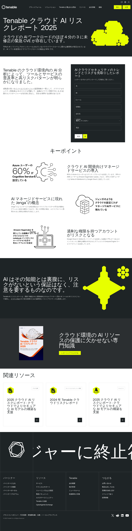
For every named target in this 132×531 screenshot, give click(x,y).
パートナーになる (9, 483)
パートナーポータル (10, 490)
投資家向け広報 (74, 494)
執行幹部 (72, 487)
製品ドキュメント (42, 494)
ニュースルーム (74, 490)
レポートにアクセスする (69, 353)
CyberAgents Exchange (44, 505)
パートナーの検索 (9, 487)
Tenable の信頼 (41, 501)
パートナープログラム (11, 494)
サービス (39, 483)
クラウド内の (15, 299)
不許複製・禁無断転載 (28, 515)
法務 (38, 515)
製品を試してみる (108, 487)
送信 (78, 136)
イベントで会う (107, 494)
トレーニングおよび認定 (44, 490)
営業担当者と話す (108, 490)
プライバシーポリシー (11, 515)
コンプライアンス (51, 515)
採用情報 (105, 497)
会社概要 (72, 483)
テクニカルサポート (43, 487)
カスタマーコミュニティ (44, 497)
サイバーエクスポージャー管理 (26, 89)
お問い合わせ (106, 483)
